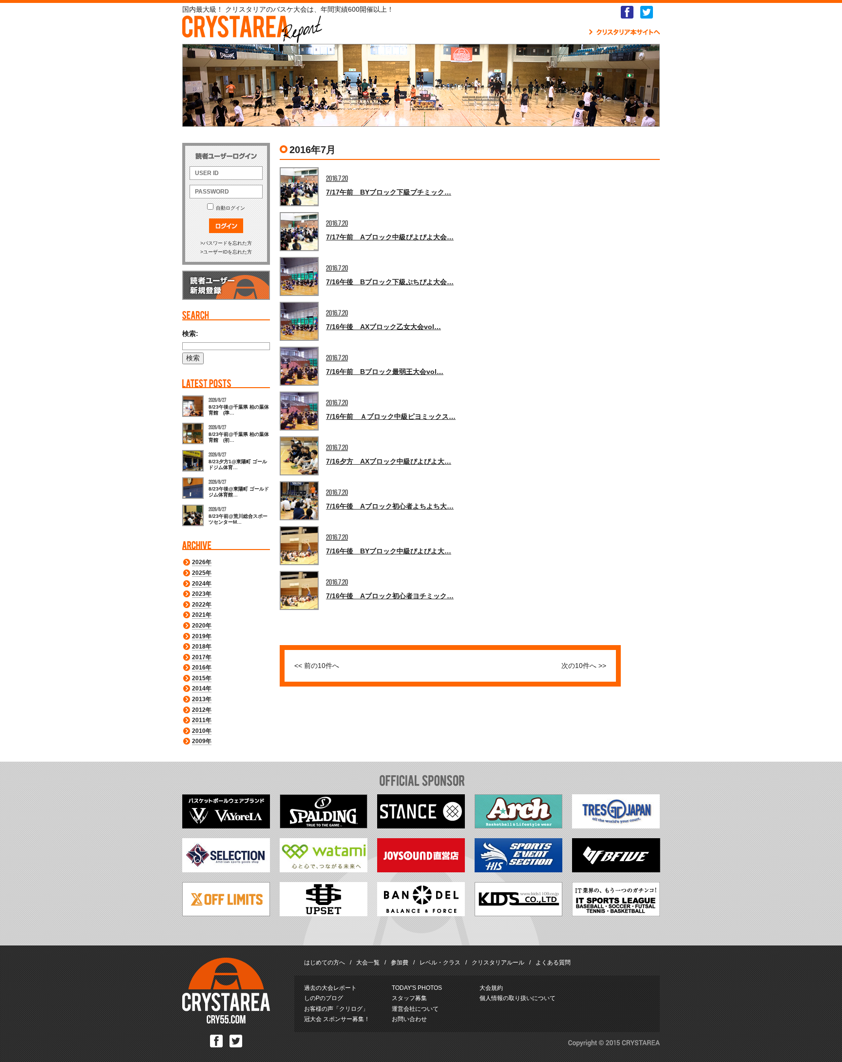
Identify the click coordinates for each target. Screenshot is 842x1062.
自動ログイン (230, 208)
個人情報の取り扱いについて (517, 998)
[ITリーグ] (616, 914)
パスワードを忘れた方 (227, 243)
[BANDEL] (421, 914)
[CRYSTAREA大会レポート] (252, 38)
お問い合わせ (409, 1019)
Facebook (627, 12)
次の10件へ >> (583, 665)
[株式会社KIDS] (518, 914)
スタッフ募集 (409, 998)
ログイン (226, 225)
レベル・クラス (440, 962)
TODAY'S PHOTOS (417, 987)
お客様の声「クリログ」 (336, 1008)
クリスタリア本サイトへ (624, 32)
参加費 (399, 962)
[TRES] (616, 826)
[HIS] (518, 870)
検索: (190, 333)
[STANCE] (421, 826)
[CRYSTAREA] (226, 1021)
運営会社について (415, 1008)
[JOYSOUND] (421, 870)
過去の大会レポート (330, 987)
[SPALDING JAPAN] (323, 826)
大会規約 (491, 987)
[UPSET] (323, 914)
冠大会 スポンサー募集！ (337, 1019)
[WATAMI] (323, 870)
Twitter (646, 12)
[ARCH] (518, 826)
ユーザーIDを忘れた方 (227, 252)
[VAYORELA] (226, 826)
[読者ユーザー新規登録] (226, 298)
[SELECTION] (226, 870)
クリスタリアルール (498, 962)
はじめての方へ (324, 962)
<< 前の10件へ (316, 665)
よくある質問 (553, 962)
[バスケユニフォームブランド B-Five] (616, 870)
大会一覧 (368, 962)
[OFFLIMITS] (226, 914)
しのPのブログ (323, 998)
